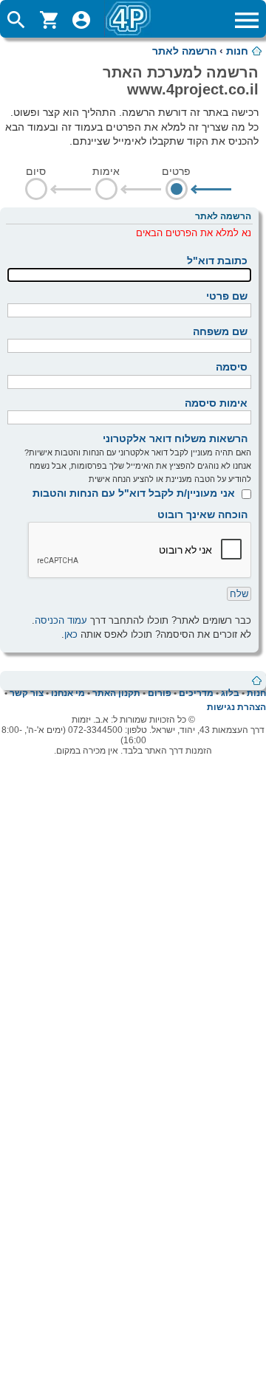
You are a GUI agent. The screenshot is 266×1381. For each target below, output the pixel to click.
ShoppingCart (49, 20)
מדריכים (196, 693)
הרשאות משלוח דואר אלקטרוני (175, 438)
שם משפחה (220, 331)
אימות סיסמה (216, 403)
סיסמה (232, 367)
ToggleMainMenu (247, 20)
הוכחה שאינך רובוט (202, 514)
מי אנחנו (68, 693)
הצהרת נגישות (236, 707)
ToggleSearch (16, 20)
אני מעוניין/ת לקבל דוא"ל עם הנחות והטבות (134, 493)
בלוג (230, 693)
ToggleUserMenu (81, 20)
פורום (159, 693)
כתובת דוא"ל (217, 260)
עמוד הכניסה (61, 620)
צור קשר (27, 693)
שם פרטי (227, 296)
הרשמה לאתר (184, 51)
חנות (237, 51)
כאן (71, 634)
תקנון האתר (116, 693)
